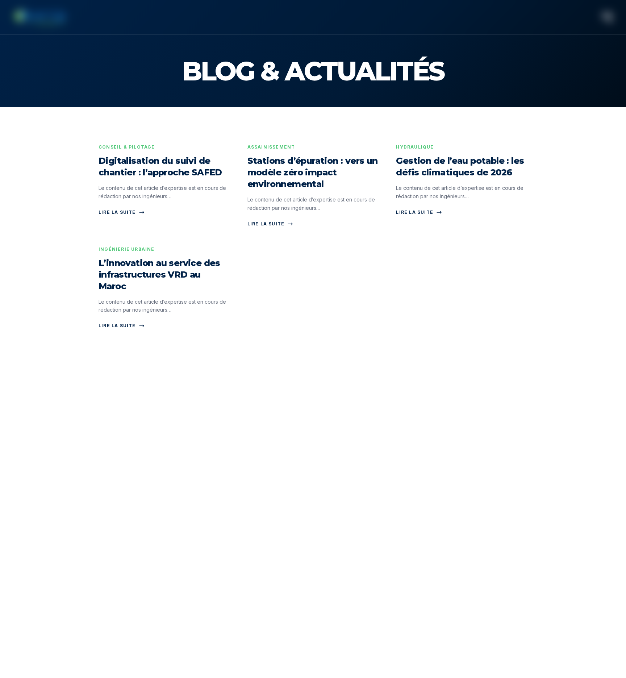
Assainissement (271, 147)
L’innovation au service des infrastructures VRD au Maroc (159, 274)
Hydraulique (415, 147)
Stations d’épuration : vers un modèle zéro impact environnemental (312, 172)
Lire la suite (117, 212)
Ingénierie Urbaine (127, 249)
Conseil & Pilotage (127, 147)
